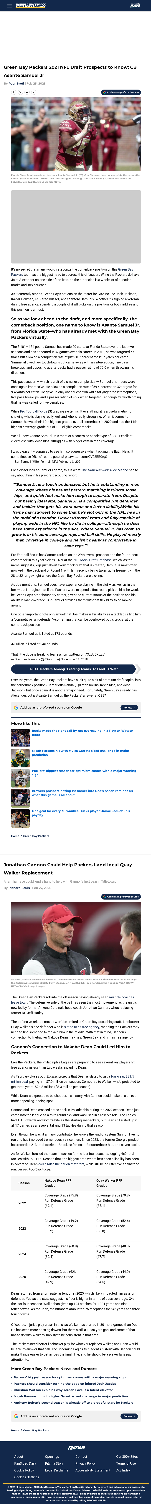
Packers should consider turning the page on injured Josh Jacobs (65, 1383)
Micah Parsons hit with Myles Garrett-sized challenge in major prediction (71, 1396)
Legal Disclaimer (57, 1470)
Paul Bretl (16, 83)
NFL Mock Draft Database (92, 560)
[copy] (33, 92)
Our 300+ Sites (127, 1456)
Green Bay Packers (36, 836)
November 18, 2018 (74, 659)
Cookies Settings (26, 1477)
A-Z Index (123, 1470)
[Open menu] (9, 5)
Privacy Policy (85, 1463)
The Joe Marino (104, 470)
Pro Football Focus (33, 411)
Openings (52, 1456)
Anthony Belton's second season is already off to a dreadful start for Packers (73, 1402)
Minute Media (24, 1487)
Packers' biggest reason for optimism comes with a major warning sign (70, 1377)
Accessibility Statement (92, 1470)
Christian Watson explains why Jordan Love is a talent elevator (63, 1390)
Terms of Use (126, 1463)
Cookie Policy (24, 1470)
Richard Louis (19, 888)
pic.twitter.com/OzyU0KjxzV (84, 654)
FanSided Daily (25, 1463)
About (18, 1456)
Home (15, 836)
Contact (81, 1456)
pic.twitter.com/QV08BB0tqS (86, 457)
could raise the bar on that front (61, 1164)
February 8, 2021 (70, 462)
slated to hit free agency (81, 1027)
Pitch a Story (54, 1463)
